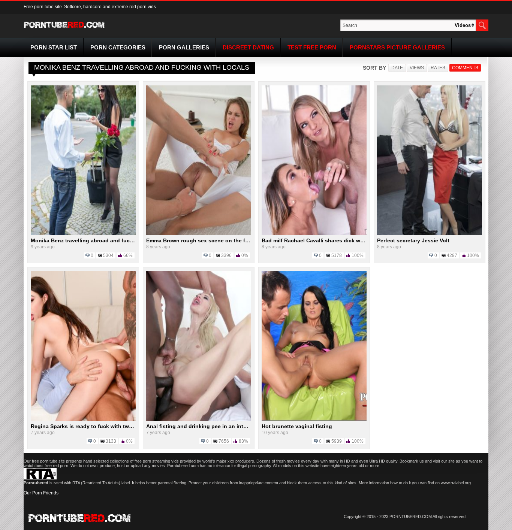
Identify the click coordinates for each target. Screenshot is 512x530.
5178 (336, 255)
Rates (438, 67)
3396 (226, 255)
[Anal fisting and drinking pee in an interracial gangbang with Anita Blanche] (198, 419)
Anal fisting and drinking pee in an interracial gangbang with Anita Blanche (242, 426)
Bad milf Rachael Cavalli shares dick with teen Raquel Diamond (343, 240)
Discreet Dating (248, 47)
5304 (108, 255)
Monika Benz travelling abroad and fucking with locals (100, 240)
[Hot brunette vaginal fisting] (314, 419)
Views (417, 67)
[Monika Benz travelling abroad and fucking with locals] (83, 233)
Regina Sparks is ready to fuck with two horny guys (97, 426)
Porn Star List (53, 47)
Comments (465, 67)
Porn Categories (117, 47)
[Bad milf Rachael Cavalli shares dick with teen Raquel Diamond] (314, 233)
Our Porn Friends (41, 493)
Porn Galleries (184, 47)
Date (397, 67)
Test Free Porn (311, 47)
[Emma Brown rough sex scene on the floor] (198, 233)
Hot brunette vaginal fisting (297, 426)
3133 (111, 441)
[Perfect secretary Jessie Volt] (429, 233)
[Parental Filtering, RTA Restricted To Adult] (40, 478)
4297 (452, 255)
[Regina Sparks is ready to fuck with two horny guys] (83, 419)
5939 (336, 441)
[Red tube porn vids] (64, 29)
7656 (224, 441)
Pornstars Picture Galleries (397, 47)
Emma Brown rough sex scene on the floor (200, 240)
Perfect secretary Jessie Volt (413, 240)
